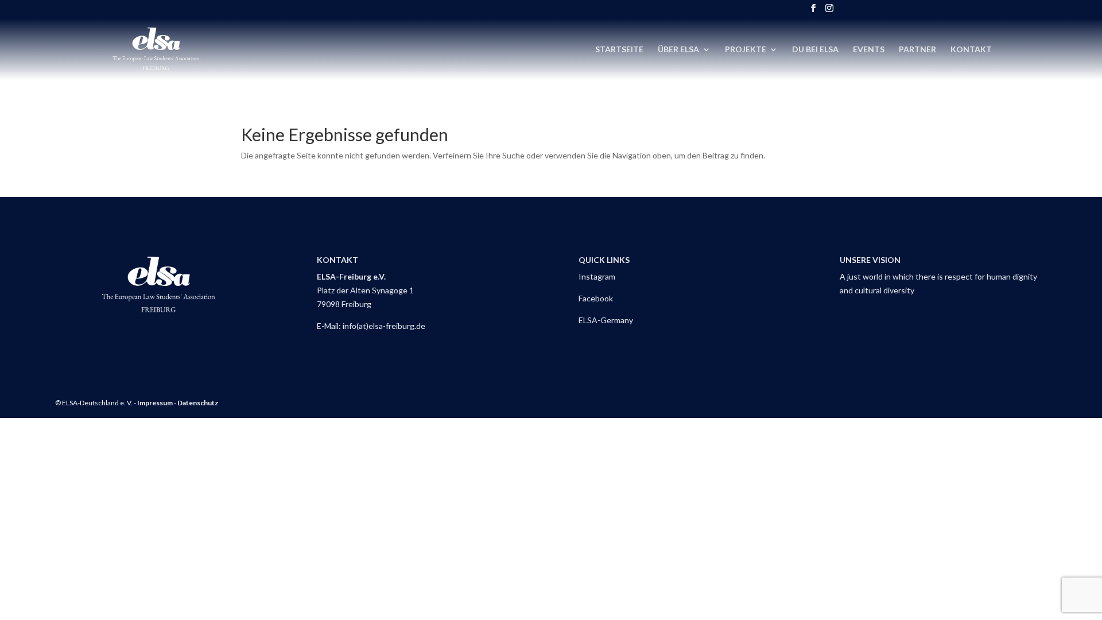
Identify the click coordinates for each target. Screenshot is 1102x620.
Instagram (597, 276)
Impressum (155, 402)
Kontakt (971, 49)
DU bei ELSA (815, 49)
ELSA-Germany (606, 320)
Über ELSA (678, 49)
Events (868, 49)
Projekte (745, 49)
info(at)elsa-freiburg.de (384, 326)
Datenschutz (197, 402)
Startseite (619, 49)
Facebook (596, 298)
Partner (917, 49)
